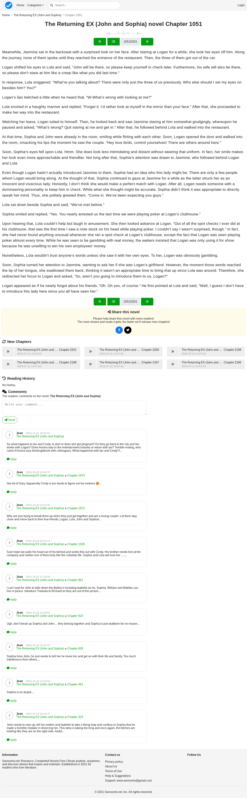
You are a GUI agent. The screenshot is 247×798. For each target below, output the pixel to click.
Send (11, 419)
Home (20, 5)
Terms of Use (113, 771)
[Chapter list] (113, 41)
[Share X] (127, 330)
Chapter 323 (75, 716)
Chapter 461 (75, 684)
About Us (111, 766)
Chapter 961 (75, 580)
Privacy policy (114, 761)
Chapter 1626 (76, 544)
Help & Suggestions (118, 775)
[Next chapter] (147, 41)
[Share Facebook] (119, 330)
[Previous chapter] (100, 41)
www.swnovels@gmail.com (134, 780)
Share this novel (126, 312)
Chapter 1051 (73, 15)
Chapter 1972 (76, 508)
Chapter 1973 (76, 475)
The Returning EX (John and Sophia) (37, 15)
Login (241, 5)
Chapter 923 (75, 615)
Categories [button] (34, 5)
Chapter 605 (75, 648)
